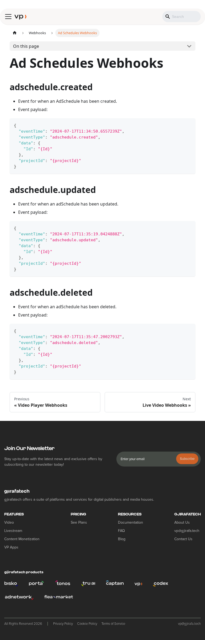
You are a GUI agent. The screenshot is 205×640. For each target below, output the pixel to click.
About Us (182, 522)
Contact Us (183, 539)
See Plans (79, 522)
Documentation (130, 522)
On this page (26, 46)
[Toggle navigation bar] (8, 17)
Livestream (13, 530)
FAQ (121, 530)
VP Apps (11, 547)
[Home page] (15, 33)
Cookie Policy (87, 624)
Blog (121, 539)
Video (9, 522)
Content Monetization (22, 539)
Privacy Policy (63, 624)
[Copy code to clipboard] (188, 124)
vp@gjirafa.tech (186, 530)
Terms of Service (113, 624)
